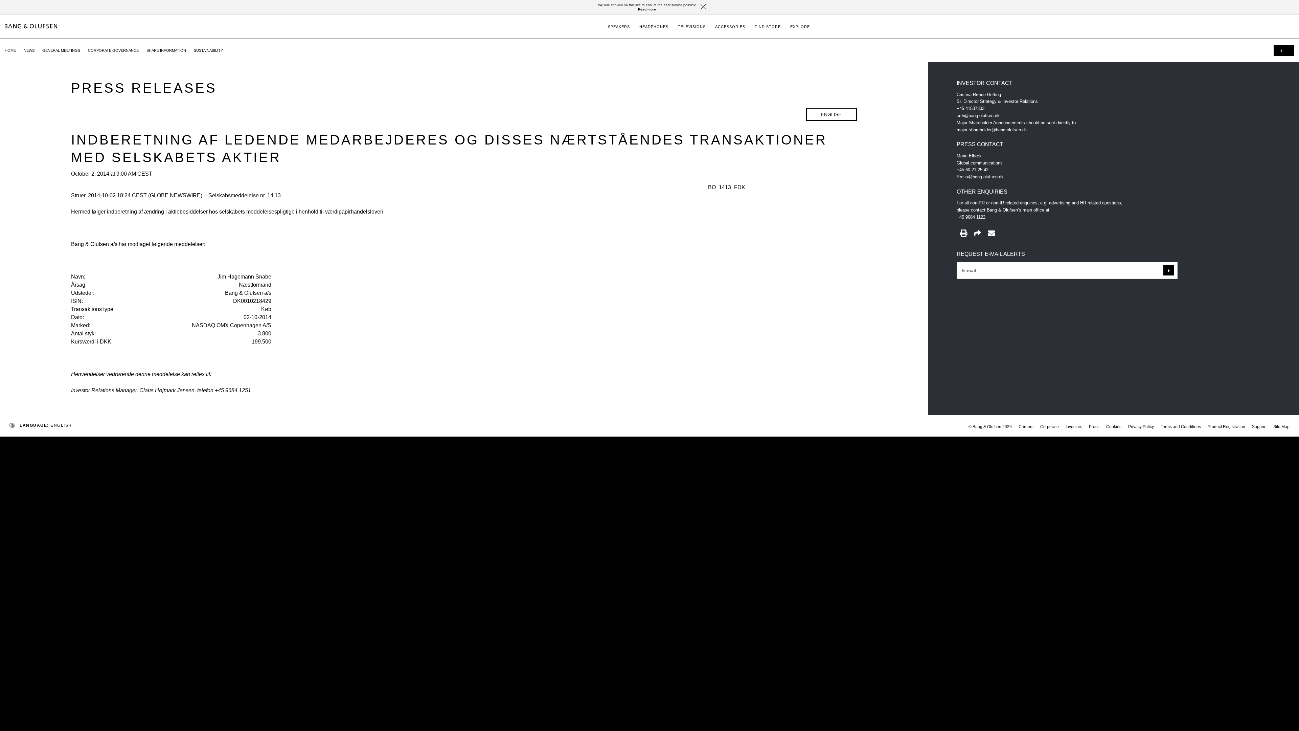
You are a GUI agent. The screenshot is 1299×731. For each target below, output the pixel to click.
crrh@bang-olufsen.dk (978, 115)
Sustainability (208, 50)
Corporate (1049, 426)
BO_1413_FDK (726, 187)
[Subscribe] (991, 234)
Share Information (166, 50)
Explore (800, 27)
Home (10, 50)
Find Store (768, 27)
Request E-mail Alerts (991, 254)
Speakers (619, 27)
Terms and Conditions (1181, 426)
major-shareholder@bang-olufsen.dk (992, 129)
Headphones (653, 27)
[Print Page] (964, 234)
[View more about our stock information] (1284, 50)
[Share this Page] (977, 234)
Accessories (730, 27)
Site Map (1281, 426)
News (29, 50)
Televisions (692, 27)
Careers (1026, 426)
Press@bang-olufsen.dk (980, 176)
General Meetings (61, 50)
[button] (703, 7)
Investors (1074, 426)
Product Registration (1226, 426)
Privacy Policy (1141, 426)
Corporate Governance (113, 50)
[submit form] (1168, 270)
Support (1259, 426)
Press (1094, 426)
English (831, 114)
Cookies (1113, 426)
